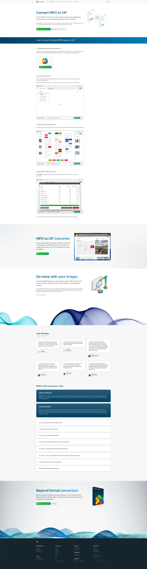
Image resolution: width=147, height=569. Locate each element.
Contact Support (96, 551)
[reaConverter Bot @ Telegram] (93, 553)
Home (48, 1)
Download (56, 1)
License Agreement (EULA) (97, 555)
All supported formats (59, 561)
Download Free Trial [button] (43, 253)
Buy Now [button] (54, 503)
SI (96, 557)
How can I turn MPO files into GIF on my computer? (54, 442)
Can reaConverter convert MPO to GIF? (51, 423)
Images (56, 548)
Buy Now (70, 1)
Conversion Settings (77, 549)
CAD (56, 554)
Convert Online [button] (59, 29)
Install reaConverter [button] (46, 67)
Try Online (66, 1)
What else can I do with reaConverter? (51, 462)
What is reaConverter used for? (49, 429)
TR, (95, 557)
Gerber (56, 555)
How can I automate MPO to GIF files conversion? (54, 449)
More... (56, 558)
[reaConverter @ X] (36, 558)
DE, (93, 557)
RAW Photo (57, 550)
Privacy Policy (95, 556)
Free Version (61, 1)
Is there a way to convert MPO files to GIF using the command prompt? (60, 455)
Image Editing (76, 548)
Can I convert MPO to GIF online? (49, 435)
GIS (55, 556)
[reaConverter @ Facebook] (38, 558)
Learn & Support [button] (75, 1)
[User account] (110, 2)
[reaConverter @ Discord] (39, 558)
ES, (94, 557)
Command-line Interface (78, 560)
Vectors (56, 549)
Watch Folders (76, 555)
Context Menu (76, 554)
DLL (75, 562)
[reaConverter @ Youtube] (41, 558)
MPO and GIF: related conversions (49, 468)
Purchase (94, 548)
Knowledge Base (96, 550)
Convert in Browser (39, 550)
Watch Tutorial (38, 551)
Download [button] (44, 29)
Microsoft (57, 552)
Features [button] (51, 1)
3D (55, 557)
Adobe (56, 551)
